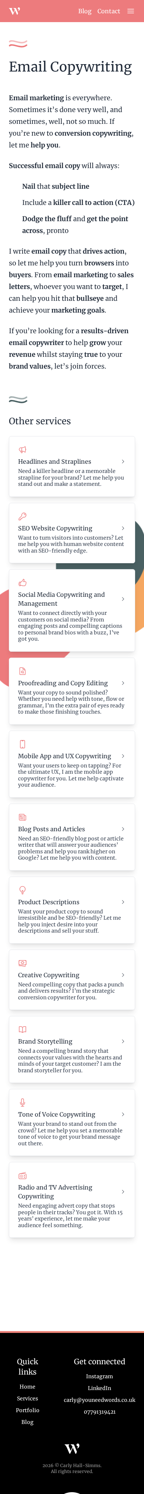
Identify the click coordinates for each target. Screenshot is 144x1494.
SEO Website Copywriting (55, 528)
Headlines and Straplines (54, 461)
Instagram (99, 1376)
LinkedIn (99, 1388)
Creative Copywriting (48, 975)
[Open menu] (130, 11)
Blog (85, 11)
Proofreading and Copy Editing (63, 683)
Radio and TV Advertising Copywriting (55, 1192)
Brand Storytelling (45, 1041)
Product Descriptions (48, 902)
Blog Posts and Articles (51, 829)
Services (27, 1398)
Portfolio (28, 1410)
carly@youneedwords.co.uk (99, 1400)
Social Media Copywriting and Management (61, 599)
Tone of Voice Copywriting (56, 1114)
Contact (108, 11)
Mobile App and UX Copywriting (64, 756)
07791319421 (100, 1411)
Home (27, 1386)
